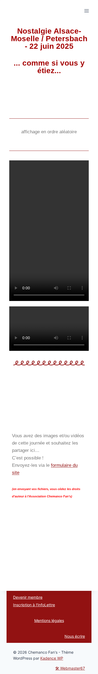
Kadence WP (51, 658)
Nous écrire (75, 636)
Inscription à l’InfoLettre (34, 604)
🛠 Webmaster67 (70, 668)
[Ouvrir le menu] (86, 11)
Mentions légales (49, 620)
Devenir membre (27, 597)
